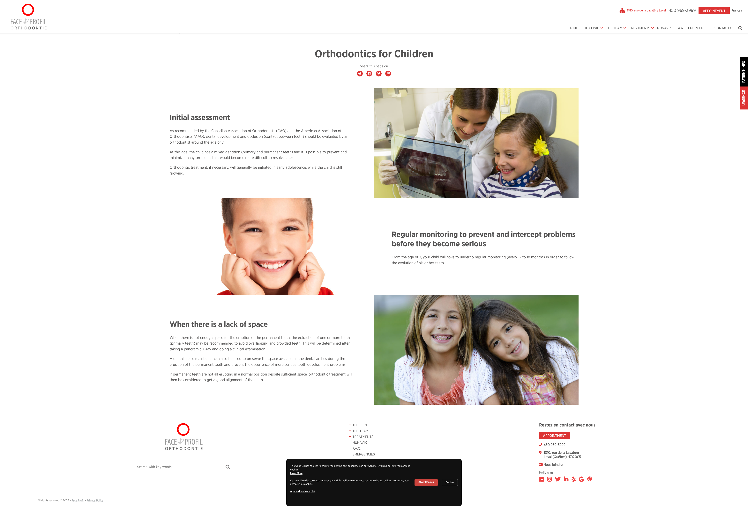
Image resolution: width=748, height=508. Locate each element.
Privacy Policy (95, 500)
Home (573, 28)
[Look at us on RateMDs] (589, 479)
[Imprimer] (359, 73)
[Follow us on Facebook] (541, 479)
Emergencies (699, 28)
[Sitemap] (622, 10)
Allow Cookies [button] (426, 482)
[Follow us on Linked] (566, 479)
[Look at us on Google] (581, 479)
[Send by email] (388, 73)
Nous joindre (553, 465)
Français (737, 10)
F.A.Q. (680, 28)
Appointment (714, 11)
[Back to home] (28, 16)
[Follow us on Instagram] (549, 479)
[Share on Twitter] (378, 73)
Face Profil (77, 500)
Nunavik (664, 28)
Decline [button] (450, 482)
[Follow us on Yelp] (574, 479)
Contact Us (724, 28)
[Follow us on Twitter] (557, 479)
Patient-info (744, 72)
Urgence (744, 98)
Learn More (296, 473)
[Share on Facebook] (369, 73)
